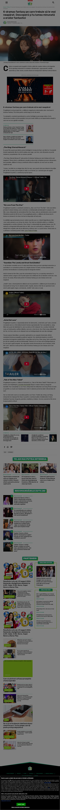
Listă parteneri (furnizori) (6, 800)
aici (48, 787)
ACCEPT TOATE (21, 804)
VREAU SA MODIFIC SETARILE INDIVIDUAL (20, 807)
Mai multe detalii (48, 782)
